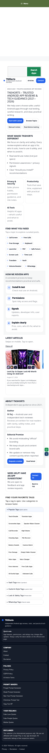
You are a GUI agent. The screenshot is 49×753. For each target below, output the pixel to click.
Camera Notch (28, 545)
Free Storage (14, 243)
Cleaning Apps (13, 538)
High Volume (26, 531)
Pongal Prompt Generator (12, 688)
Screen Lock (13, 255)
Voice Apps (12, 559)
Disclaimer (7, 659)
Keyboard (28, 243)
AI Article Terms (9, 677)
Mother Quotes (8, 722)
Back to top (35, 485)
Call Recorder (13, 531)
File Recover (26, 538)
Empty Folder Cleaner (28, 552)
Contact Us (35, 476)
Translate (12, 260)
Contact (41, 81)
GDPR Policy (8, 674)
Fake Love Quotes (9, 714)
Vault (24, 260)
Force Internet (13, 566)
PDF (23, 249)
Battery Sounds (14, 545)
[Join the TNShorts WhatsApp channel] (46, 450)
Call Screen (13, 237)
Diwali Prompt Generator (11, 692)
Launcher (13, 249)
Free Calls (27, 237)
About (5, 651)
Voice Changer (25, 559)
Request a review (15, 461)
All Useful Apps (14, 574)
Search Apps (34, 71)
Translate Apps (27, 516)
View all (8, 346)
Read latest (30, 461)
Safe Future (35, 249)
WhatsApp (31, 266)
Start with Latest (15, 121)
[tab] (24, 509)
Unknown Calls (28, 574)
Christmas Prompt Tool (11, 700)
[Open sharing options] (46, 454)
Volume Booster (15, 266)
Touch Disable (13, 516)
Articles (31, 81)
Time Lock (28, 255)
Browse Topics (31, 121)
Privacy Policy (8, 670)
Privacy (4, 749)
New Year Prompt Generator (13, 696)
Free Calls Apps (27, 566)
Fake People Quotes (10, 718)
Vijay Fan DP (8, 704)
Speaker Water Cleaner (32, 523)
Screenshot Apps (14, 523)
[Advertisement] (24, 31)
